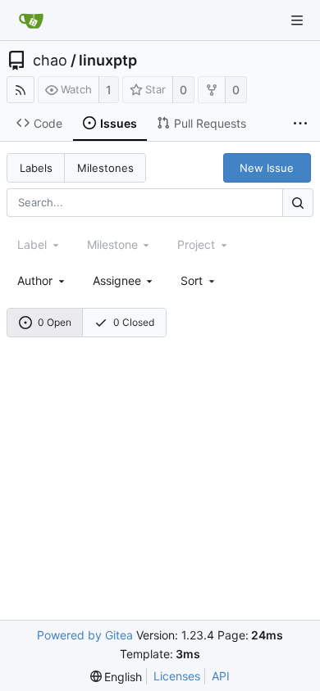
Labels (36, 167)
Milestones (105, 167)
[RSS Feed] (20, 89)
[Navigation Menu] (297, 20)
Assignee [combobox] (117, 280)
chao (50, 60)
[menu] (199, 280)
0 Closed (133, 322)
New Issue (267, 167)
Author (35, 280)
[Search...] (297, 202)
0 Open (54, 322)
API (221, 676)
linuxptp (108, 60)
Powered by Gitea (85, 635)
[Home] (31, 20)
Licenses (176, 676)
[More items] (300, 123)
